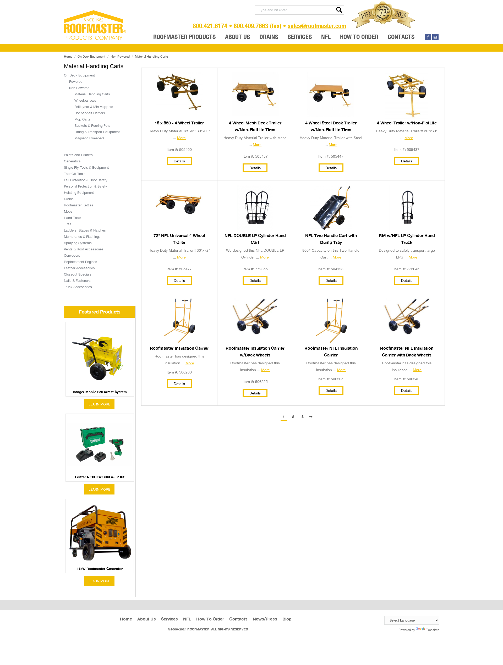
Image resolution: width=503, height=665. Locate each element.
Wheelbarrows (85, 100)
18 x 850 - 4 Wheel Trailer (179, 122)
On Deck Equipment (91, 56)
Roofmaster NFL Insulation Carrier (331, 351)
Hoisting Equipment (79, 192)
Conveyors (72, 255)
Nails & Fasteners (77, 280)
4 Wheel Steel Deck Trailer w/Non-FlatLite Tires (331, 126)
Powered (76, 81)
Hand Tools (72, 218)
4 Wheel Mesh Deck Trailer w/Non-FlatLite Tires (255, 126)
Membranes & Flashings (82, 236)
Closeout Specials (77, 274)
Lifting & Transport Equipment (97, 132)
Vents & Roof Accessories (83, 249)
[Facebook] (428, 37)
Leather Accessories (79, 268)
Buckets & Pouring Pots (92, 125)
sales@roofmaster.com (317, 26)
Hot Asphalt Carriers (89, 113)
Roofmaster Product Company (95, 25)
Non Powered (120, 56)
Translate (432, 630)
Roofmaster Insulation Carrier (179, 348)
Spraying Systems (78, 243)
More (181, 137)
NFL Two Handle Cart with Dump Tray (331, 239)
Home (68, 56)
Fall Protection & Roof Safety (85, 180)
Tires (67, 224)
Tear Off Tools (74, 174)
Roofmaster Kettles (78, 205)
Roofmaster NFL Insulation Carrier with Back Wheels (406, 351)
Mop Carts (82, 119)
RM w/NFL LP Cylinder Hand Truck (407, 239)
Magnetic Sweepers (89, 138)
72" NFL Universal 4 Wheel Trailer (179, 239)
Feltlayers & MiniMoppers (93, 107)
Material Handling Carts (92, 94)
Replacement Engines (80, 262)
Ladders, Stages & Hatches (85, 230)
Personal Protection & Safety (85, 186)
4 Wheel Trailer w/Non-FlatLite (407, 122)
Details (179, 161)
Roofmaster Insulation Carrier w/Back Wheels (255, 351)
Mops (68, 211)
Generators (72, 161)
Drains (69, 199)
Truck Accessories (78, 287)
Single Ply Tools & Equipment (86, 167)
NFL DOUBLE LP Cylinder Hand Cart (255, 239)
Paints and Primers (78, 155)
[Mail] (435, 37)
